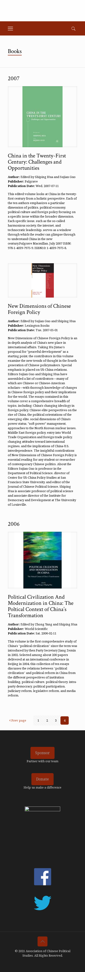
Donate (42, 779)
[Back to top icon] (42, 941)
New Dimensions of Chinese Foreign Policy (39, 309)
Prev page (18, 720)
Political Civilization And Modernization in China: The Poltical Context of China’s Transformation (40, 606)
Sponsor (42, 752)
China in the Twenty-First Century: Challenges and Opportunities (37, 162)
